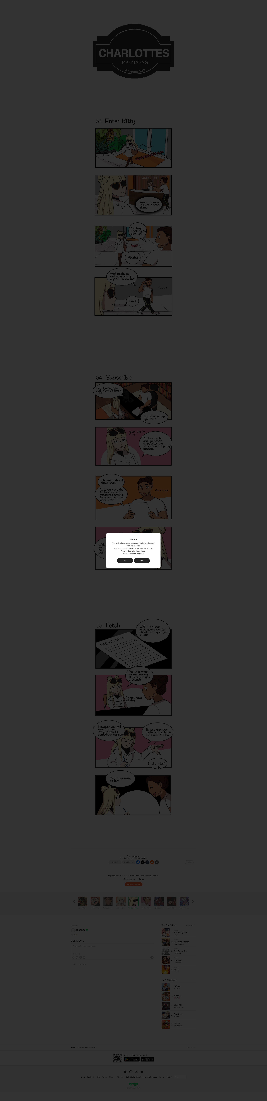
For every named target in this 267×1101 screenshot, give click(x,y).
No (125, 560)
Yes (141, 560)
